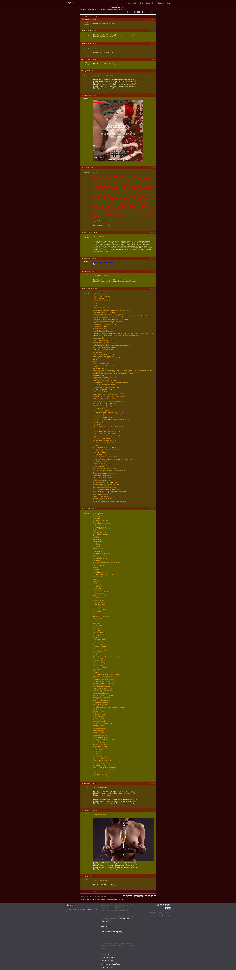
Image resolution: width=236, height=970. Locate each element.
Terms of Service (107, 921)
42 (152, 12)
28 (135, 12)
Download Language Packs (110, 964)
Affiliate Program (107, 961)
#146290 (152, 168)
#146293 (152, 258)
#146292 (152, 232)
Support (161, 3)
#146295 (152, 810)
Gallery (134, 3)
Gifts (142, 3)
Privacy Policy (124, 919)
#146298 (152, 783)
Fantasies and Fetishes (93, 9)
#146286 (152, 30)
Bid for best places (107, 967)
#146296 (152, 289)
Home (127, 3)
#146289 (152, 71)
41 (149, 12)
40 (146, 12)
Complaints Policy (107, 926)
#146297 (152, 509)
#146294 (152, 271)
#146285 (152, 19)
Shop (168, 3)
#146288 (152, 59)
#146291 (152, 95)
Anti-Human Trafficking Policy (111, 932)
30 (141, 12)
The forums (83, 9)
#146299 (152, 876)
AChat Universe (164, 905)
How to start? (106, 954)
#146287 (152, 43)
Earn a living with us (108, 958)
